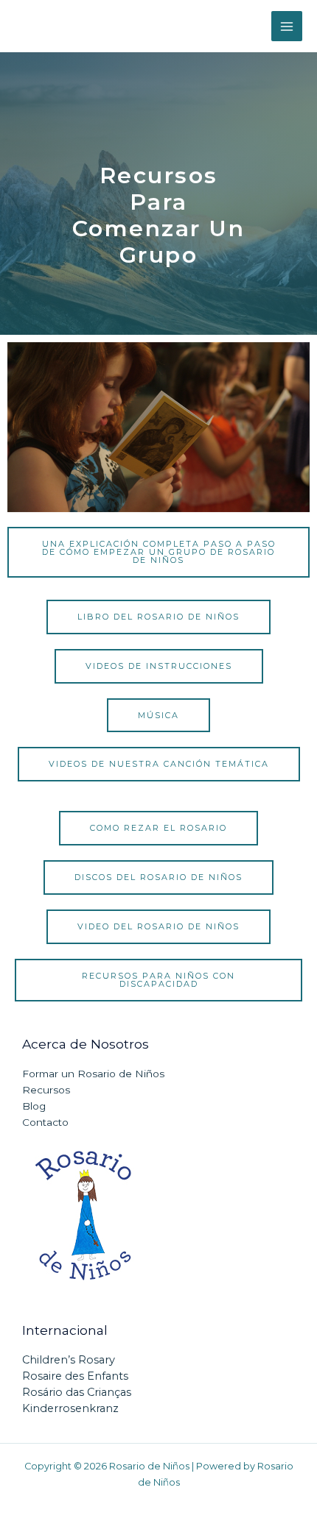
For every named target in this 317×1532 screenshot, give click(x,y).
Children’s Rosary (68, 1359)
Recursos (46, 1090)
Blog (34, 1106)
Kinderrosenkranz (70, 1408)
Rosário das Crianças (76, 1392)
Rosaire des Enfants (75, 1376)
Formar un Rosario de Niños (93, 1073)
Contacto (45, 1122)
